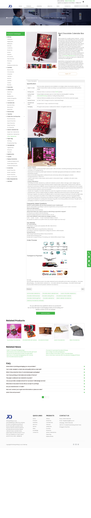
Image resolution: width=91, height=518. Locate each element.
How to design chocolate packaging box (55, 352)
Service (34, 426)
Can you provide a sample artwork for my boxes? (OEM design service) (25, 381)
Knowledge (35, 430)
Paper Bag (10, 138)
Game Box (10, 87)
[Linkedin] (76, 444)
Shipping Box (10, 41)
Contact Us (35, 432)
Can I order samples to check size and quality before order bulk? (24, 369)
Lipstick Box (9, 109)
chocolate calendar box (48, 298)
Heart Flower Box (11, 123)
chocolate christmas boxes (33, 296)
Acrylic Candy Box (11, 172)
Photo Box (9, 61)
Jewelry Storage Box (12, 98)
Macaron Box (10, 69)
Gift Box (9, 37)
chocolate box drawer (28, 340)
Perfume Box (10, 111)
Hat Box (9, 52)
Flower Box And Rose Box (13, 116)
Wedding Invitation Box (12, 65)
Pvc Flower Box (10, 127)
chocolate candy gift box (48, 296)
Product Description (32, 81)
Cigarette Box (10, 147)
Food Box (9, 67)
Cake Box (9, 76)
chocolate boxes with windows (14, 340)
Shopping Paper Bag (12, 143)
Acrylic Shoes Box (11, 174)
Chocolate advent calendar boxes (50, 293)
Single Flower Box (11, 125)
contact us (19, 436)
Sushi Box (9, 80)
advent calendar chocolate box (63, 298)
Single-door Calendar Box (13, 132)
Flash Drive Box (10, 58)
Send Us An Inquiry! (45, 313)
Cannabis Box (10, 145)
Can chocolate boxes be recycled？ (15, 356)
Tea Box (9, 82)
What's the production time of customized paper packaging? (23, 372)
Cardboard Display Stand (13, 161)
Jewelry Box (10, 89)
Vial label (9, 181)
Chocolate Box (10, 72)
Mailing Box (9, 43)
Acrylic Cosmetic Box (12, 176)
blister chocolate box (59, 340)
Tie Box (9, 63)
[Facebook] (73, 444)
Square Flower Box (11, 121)
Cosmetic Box (10, 103)
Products (35, 420)
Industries (35, 422)
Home (34, 418)
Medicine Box (10, 154)
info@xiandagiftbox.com (68, 420)
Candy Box (9, 74)
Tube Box (9, 114)
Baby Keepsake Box (12, 179)
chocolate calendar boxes (69, 55)
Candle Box (9, 48)
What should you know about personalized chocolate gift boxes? (22, 352)
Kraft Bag (9, 141)
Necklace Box (10, 96)
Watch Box (9, 92)
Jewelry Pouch (10, 100)
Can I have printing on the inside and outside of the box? (21, 375)
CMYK (56, 92)
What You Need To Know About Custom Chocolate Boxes (59, 353)
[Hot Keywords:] (87, 6)
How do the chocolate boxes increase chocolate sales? (20, 353)
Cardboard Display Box (12, 165)
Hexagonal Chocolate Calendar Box (77, 340)
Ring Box (9, 94)
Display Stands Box (12, 159)
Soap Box (9, 54)
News (34, 428)
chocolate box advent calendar (63, 296)
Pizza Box (9, 85)
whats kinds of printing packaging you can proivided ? (21, 366)
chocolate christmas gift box (34, 298)
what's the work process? (13, 392)
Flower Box (48, 430)
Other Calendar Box (11, 136)
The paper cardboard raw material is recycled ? (19, 378)
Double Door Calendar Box (13, 134)
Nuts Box (9, 78)
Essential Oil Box (11, 105)
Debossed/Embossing (42, 95)
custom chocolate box (43, 340)
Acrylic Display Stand (12, 163)
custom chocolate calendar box (68, 293)
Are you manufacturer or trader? (15, 386)
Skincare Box (10, 107)
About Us (35, 424)
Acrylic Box (10, 168)
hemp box (9, 149)
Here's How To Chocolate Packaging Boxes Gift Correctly (20, 355)
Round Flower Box (11, 118)
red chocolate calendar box (33, 293)
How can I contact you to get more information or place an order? (24, 389)
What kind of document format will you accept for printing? (22, 383)
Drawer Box (9, 50)
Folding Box (9, 39)
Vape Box (9, 152)
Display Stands (49, 436)
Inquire (67, 73)
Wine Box (9, 45)
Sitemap (25, 444)
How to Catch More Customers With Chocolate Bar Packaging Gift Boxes (63, 355)
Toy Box (9, 156)
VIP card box (10, 56)
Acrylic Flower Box (11, 170)
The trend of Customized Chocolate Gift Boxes (57, 350)
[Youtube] (78, 444)
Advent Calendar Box (12, 129)
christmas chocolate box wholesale (35, 300)
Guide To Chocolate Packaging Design (16, 350)
